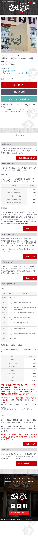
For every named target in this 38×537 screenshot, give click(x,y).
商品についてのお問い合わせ (19, 99)
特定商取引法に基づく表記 (15, 481)
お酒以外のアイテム (8, 71)
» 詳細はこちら (30, 229)
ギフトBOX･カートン (26, 73)
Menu (34, 2)
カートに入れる (19, 85)
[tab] (19, 56)
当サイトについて (9, 478)
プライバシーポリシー (26, 478)
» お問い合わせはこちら (26, 464)
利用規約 (30, 481)
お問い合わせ (19, 484)
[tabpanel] (19, 35)
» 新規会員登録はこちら (26, 158)
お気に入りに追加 (19, 92)
